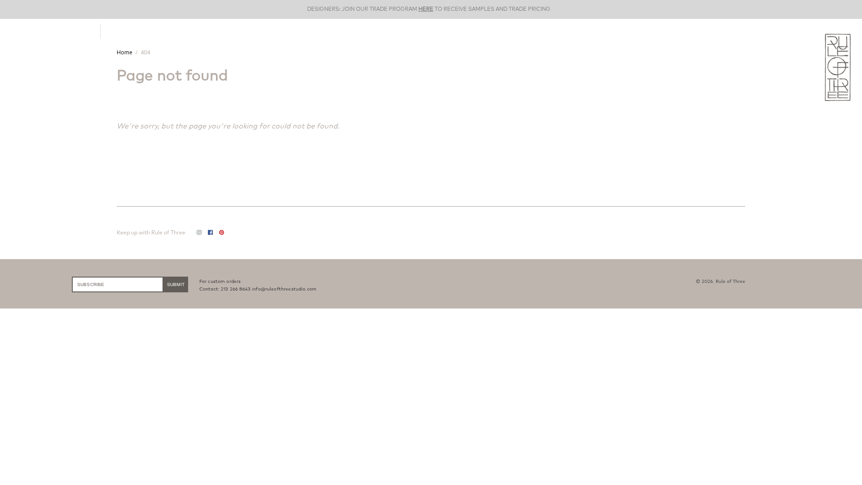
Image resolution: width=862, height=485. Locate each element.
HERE (425, 9)
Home (124, 52)
